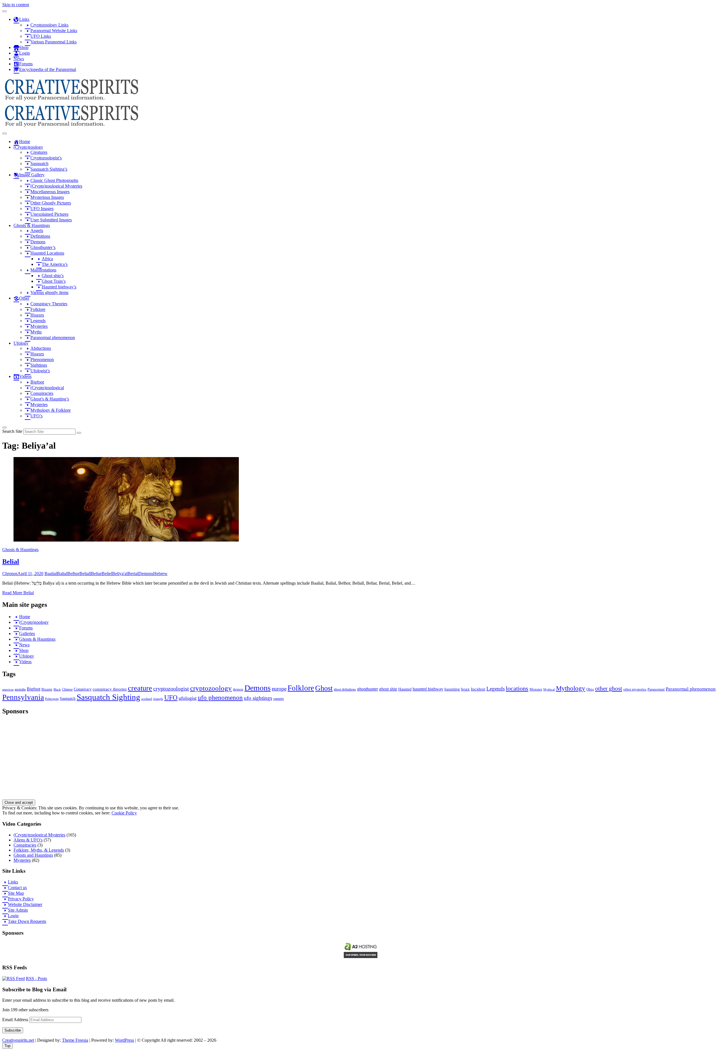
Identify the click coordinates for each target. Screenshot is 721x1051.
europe (279, 689)
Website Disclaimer (25, 904)
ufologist (188, 698)
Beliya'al (120, 573)
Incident (478, 689)
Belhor (73, 573)
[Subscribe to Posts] (13, 978)
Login (13, 915)
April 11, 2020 (30, 573)
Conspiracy (83, 689)
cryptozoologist (171, 689)
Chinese (67, 689)
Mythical (549, 689)
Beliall (85, 573)
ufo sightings (258, 698)
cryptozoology (211, 688)
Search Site (12, 431)
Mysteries (22, 860)
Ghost (324, 688)
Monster (535, 689)
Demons (145, 573)
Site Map (16, 893)
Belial (10, 561)
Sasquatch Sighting (108, 697)
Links (13, 881)
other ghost (608, 688)
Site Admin (18, 910)
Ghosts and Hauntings (33, 855)
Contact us (17, 887)
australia (20, 689)
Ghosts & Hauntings (20, 549)
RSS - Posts (36, 978)
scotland (146, 698)
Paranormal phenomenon (691, 689)
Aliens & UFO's (28, 840)
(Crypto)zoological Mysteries (39, 834)
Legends (495, 689)
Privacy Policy (21, 898)
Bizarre (46, 689)
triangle (158, 698)
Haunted (404, 689)
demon (238, 689)
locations (517, 688)
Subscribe (13, 1030)
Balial (62, 573)
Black (57, 689)
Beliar (96, 573)
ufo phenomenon (220, 697)
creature (140, 688)
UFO (170, 697)
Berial (133, 573)
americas (8, 689)
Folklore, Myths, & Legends (39, 850)
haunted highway (428, 689)
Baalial (50, 573)
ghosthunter (367, 689)
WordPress (124, 1040)
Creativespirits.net (18, 1040)
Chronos (9, 573)
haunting (452, 689)
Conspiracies (25, 845)
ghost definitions (345, 689)
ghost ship (388, 689)
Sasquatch (67, 698)
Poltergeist (52, 698)
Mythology (570, 688)
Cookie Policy (124, 812)
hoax (465, 689)
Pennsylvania (23, 697)
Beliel (107, 573)
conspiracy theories (110, 689)
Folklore (301, 688)
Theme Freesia (75, 1040)
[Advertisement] (171, 760)
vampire (278, 699)
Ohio (590, 689)
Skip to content (15, 4)
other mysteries (634, 689)
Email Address (15, 1019)
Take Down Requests (27, 921)
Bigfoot (33, 689)
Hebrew (160, 573)
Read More (18, 592)
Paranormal (656, 689)
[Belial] (126, 540)
